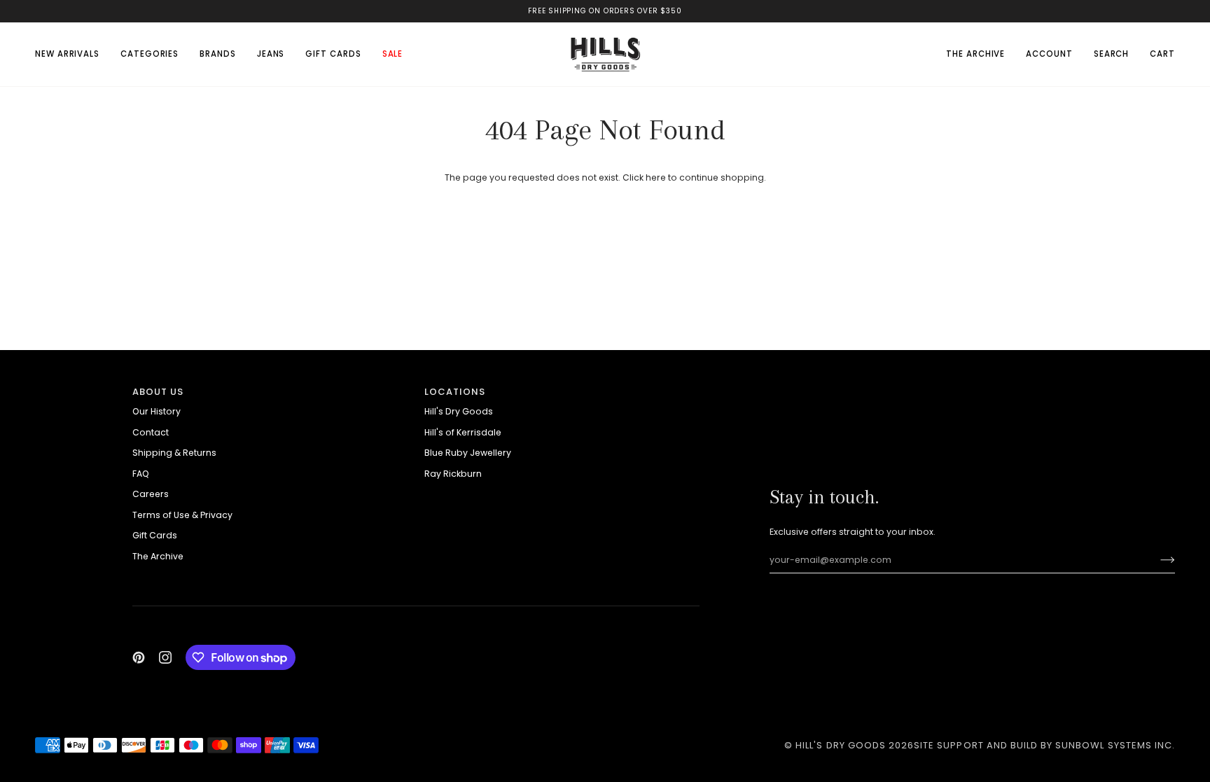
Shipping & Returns (174, 453)
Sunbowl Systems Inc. (1115, 745)
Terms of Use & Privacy (182, 515)
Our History (156, 411)
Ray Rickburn (453, 474)
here (656, 177)
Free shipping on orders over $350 (604, 11)
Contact (150, 432)
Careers (150, 494)
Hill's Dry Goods (458, 411)
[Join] (1156, 560)
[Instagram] (165, 657)
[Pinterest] (138, 657)
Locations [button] (454, 391)
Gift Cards (154, 535)
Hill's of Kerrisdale (462, 432)
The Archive (157, 556)
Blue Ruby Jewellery (467, 453)
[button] (149, 53)
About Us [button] (157, 391)
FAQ (140, 474)
